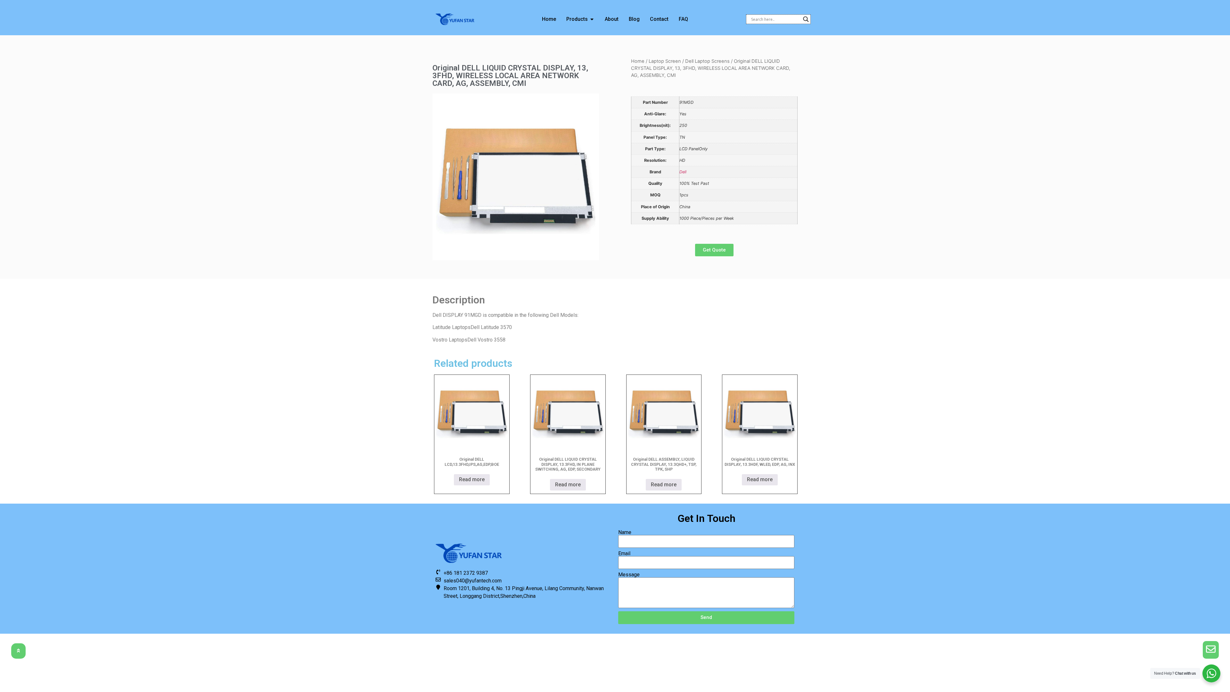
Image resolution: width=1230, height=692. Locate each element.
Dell (682, 171)
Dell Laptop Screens (707, 61)
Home (637, 61)
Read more (472, 479)
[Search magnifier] (805, 19)
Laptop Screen (665, 61)
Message (629, 574)
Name (624, 532)
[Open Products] (591, 19)
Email (624, 553)
